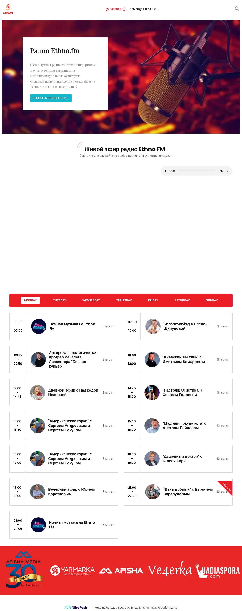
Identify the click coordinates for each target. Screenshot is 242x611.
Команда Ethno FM (143, 9)
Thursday (124, 300)
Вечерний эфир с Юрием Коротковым (71, 492)
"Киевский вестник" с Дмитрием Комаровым (184, 359)
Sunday (212, 300)
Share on (108, 326)
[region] (121, 77)
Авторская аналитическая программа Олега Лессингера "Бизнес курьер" (73, 359)
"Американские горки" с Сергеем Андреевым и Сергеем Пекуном (70, 425)
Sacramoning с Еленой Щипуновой (186, 326)
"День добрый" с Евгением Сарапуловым (188, 492)
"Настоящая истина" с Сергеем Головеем (183, 392)
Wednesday (91, 300)
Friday (153, 300)
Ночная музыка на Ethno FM (72, 326)
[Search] (237, 8)
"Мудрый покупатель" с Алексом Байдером (184, 425)
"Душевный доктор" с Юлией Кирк (182, 458)
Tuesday (59, 300)
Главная (115, 9)
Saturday (182, 300)
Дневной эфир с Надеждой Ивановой (73, 392)
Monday (30, 300)
